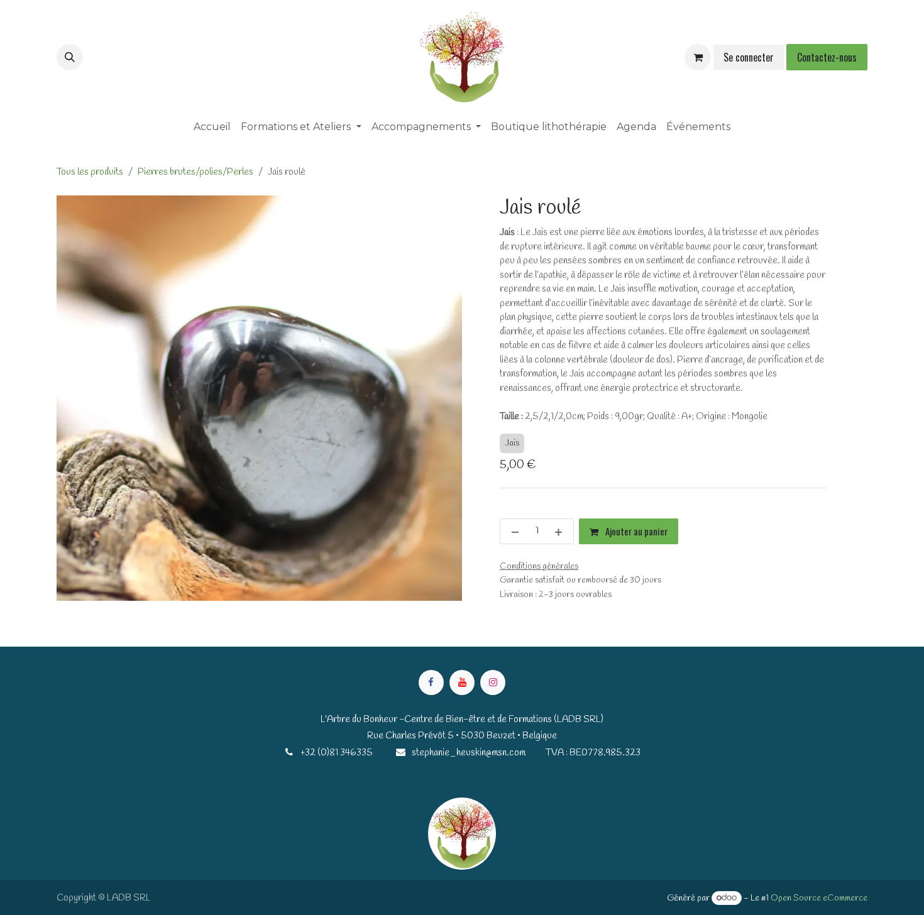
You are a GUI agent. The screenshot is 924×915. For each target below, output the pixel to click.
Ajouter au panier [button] (635, 531)
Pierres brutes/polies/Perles (195, 172)
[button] (70, 57)
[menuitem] (212, 127)
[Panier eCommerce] (698, 57)
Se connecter (748, 57)
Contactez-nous (827, 57)
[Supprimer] (512, 531)
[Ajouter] (561, 531)
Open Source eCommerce (819, 898)
